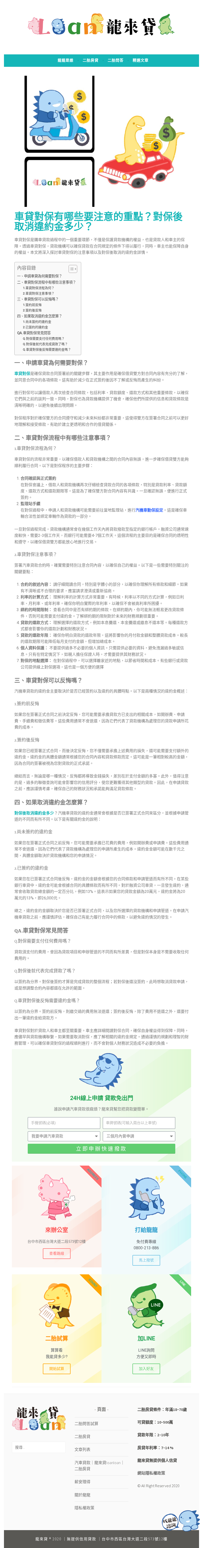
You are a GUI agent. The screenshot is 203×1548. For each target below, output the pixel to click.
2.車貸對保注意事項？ (38, 293)
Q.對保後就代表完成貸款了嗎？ (45, 344)
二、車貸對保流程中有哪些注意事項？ (46, 282)
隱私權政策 (84, 1507)
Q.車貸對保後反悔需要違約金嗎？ (47, 349)
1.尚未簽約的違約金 (37, 322)
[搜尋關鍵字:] (39, 1447)
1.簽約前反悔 (32, 305)
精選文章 (141, 60)
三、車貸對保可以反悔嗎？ (38, 299)
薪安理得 (82, 1481)
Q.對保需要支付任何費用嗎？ (44, 338)
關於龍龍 (82, 1494)
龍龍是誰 (66, 60)
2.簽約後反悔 (32, 310)
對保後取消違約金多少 (34, 813)
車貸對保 (22, 373)
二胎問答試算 (86, 1423)
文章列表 (82, 1449)
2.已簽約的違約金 (35, 327)
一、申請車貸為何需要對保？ (39, 276)
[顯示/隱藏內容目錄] (70, 269)
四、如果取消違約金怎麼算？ (39, 316)
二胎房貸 (91, 60)
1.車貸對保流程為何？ (38, 288)
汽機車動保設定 (149, 510)
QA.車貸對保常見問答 (34, 333)
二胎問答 (116, 60)
